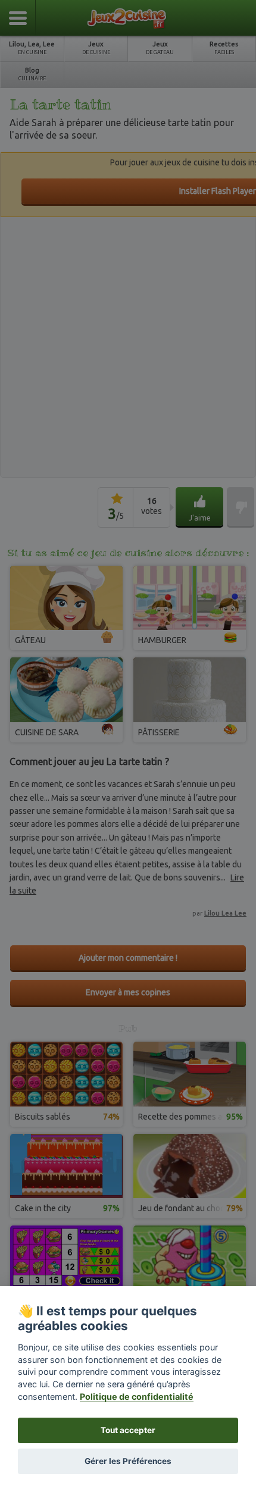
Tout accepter (128, 1430)
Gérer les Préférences (128, 1461)
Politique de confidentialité (136, 1396)
